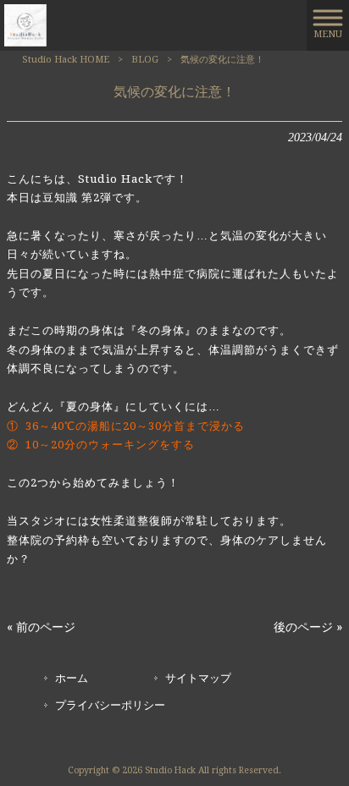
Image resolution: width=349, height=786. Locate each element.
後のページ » (308, 627)
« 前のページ (41, 627)
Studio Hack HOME (65, 59)
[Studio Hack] (25, 24)
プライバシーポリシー (110, 705)
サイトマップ (198, 678)
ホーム (71, 678)
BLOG (144, 59)
